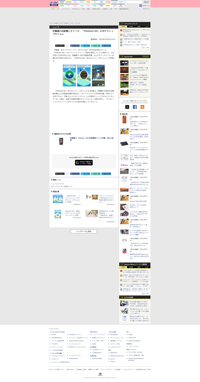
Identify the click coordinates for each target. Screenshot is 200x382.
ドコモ (52, 9)
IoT (116, 9)
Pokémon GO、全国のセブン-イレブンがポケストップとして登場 (72, 213)
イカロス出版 (112, 332)
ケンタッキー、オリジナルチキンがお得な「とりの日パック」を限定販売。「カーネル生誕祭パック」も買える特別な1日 (136, 281)
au (58, 9)
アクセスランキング (130, 24)
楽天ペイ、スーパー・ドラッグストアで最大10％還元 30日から (139, 190)
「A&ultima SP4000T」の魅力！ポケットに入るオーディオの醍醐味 (139, 70)
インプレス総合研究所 (58, 341)
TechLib (112, 361)
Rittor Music (93, 332)
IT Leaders (55, 344)
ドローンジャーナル (57, 347)
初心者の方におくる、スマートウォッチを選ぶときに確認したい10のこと (139, 311)
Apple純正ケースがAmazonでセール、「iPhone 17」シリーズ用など (139, 124)
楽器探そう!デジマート (98, 337)
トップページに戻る (83, 231)
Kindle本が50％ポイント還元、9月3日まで (135, 45)
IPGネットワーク (131, 349)
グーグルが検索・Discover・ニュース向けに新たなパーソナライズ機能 (139, 233)
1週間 (138, 26)
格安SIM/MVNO (123, 9)
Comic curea (132, 337)
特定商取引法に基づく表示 (143, 369)
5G (111, 9)
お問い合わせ (70, 369)
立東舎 (94, 344)
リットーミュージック (98, 334)
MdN (109, 350)
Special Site (128, 56)
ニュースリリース (57, 184)
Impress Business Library (76, 341)
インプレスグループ (128, 369)
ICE (128, 332)
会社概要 (117, 369)
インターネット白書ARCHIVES (60, 362)
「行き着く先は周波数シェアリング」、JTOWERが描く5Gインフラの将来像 (139, 171)
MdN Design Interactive (117, 356)
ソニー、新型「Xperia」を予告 (132, 42)
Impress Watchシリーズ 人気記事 (135, 264)
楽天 (88, 9)
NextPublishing (73, 358)
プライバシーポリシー (107, 369)
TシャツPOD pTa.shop (135, 352)
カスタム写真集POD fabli (136, 355)
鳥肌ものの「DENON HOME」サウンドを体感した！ (138, 85)
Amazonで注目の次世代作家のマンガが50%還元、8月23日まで (139, 137)
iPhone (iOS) (96, 9)
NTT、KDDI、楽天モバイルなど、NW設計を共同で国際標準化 (139, 157)
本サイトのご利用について (56, 369)
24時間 (131, 26)
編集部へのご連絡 (93, 369)
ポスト (61, 45)
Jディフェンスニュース (117, 337)
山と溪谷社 (93, 347)
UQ (83, 9)
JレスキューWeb (115, 344)
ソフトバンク (65, 9)
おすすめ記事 (128, 297)
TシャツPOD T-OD (98, 341)
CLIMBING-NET (96, 352)
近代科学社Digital (97, 358)
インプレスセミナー (75, 344)
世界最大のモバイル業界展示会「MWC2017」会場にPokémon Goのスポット (106, 215)
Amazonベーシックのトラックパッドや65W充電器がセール (139, 150)
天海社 (130, 334)
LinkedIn (108, 45)
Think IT (54, 334)
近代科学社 (93, 356)
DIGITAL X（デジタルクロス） (77, 347)
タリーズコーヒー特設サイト (62, 186)
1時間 (123, 26)
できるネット (55, 359)
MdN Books (113, 352)
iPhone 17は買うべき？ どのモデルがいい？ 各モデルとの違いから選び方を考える (139, 318)
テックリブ (111, 359)
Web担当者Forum (57, 337)
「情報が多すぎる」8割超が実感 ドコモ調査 (136, 39)
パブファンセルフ (134, 346)
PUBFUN (129, 344)
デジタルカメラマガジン (58, 356)
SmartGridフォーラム (75, 334)
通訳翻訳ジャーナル (116, 341)
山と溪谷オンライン (97, 349)
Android (105, 9)
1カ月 (146, 26)
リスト (67, 45)
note (97, 45)
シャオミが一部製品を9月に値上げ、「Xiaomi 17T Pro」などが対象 (139, 214)
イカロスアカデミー (116, 347)
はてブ (87, 45)
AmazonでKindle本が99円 (138, 201)
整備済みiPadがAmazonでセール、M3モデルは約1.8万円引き (139, 256)
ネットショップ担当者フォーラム (78, 337)
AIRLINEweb (114, 334)
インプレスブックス (75, 355)
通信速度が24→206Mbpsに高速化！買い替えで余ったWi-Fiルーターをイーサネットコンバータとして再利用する (136, 290)
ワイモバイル (75, 9)
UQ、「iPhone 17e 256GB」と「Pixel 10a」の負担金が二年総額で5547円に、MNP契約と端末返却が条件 (136, 36)
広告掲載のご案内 (81, 369)
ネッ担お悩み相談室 (57, 350)
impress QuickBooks (134, 341)
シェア (76, 45)
